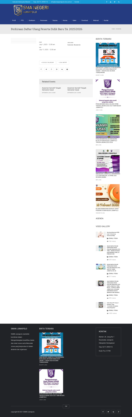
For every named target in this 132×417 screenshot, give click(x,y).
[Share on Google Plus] (51, 69)
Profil (14, 20)
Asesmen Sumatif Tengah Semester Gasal (51, 89)
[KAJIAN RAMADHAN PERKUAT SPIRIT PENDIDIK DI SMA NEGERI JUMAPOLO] (108, 196)
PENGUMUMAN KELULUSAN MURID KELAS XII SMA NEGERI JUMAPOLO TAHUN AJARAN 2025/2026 (106, 140)
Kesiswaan (43, 20)
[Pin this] (57, 69)
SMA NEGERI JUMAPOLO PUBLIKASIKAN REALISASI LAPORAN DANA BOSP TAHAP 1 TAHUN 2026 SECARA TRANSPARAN (108, 70)
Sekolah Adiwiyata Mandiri (21, 2)
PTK (22, 20)
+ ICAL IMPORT (63, 62)
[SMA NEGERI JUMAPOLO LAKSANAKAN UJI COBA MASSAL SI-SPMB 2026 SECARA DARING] (108, 161)
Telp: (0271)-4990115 (40, 2)
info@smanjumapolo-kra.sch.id (61, 2)
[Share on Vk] (62, 69)
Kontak (77, 2)
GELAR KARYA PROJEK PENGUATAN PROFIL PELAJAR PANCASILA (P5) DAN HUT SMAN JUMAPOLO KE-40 (113, 268)
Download (85, 20)
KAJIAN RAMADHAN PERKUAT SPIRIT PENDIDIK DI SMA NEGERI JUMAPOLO (107, 209)
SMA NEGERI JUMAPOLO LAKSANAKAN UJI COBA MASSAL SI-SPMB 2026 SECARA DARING (108, 175)
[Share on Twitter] (46, 69)
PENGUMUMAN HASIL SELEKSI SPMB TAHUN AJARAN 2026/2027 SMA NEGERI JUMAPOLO (108, 105)
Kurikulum (32, 20)
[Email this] (67, 69)
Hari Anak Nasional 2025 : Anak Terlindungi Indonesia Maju (113, 234)
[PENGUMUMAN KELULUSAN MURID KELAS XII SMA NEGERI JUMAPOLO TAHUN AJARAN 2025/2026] (108, 126)
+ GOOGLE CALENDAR (47, 62)
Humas (65, 20)
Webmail (96, 20)
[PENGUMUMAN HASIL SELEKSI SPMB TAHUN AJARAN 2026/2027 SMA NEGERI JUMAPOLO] (108, 91)
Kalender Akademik (73, 45)
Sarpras (55, 20)
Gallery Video (113, 238)
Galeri (74, 20)
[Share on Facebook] (41, 69)
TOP (66, 406)
